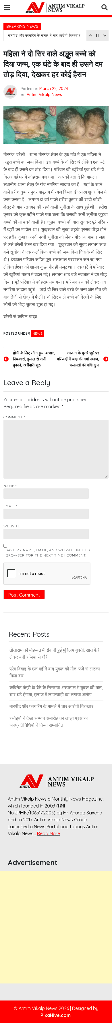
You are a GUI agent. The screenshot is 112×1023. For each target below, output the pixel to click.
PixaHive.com (55, 1015)
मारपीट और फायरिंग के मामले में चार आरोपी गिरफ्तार (44, 35)
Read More (48, 833)
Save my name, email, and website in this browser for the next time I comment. (48, 552)
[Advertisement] (56, 927)
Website (11, 526)
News (37, 333)
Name (10, 486)
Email (10, 506)
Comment (14, 417)
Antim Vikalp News (44, 94)
